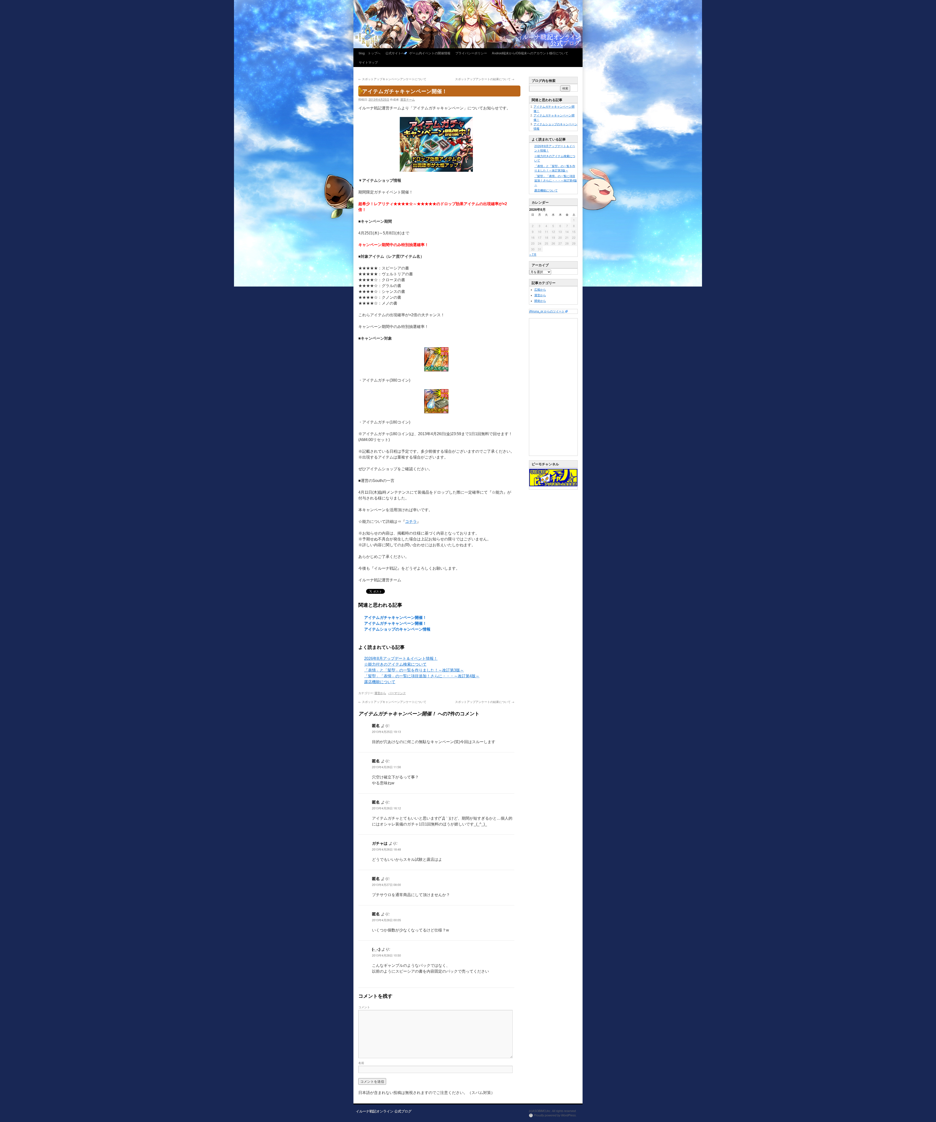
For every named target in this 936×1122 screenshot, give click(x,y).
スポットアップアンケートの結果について (484, 79)
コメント (364, 1007)
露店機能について (379, 682)
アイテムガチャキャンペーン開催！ (395, 617)
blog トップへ (369, 53)
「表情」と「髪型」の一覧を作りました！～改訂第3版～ (414, 670)
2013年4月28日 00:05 (386, 920)
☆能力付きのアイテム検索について (395, 664)
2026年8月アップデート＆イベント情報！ (401, 658)
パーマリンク (397, 693)
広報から (540, 289)
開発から (540, 301)
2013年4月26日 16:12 (386, 808)
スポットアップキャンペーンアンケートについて (392, 79)
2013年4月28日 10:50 (386, 955)
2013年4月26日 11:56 (386, 767)
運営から (380, 693)
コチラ (411, 521)
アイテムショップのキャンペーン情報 (397, 629)
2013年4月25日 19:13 (386, 731)
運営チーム (407, 99)
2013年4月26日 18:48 (386, 849)
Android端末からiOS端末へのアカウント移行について (530, 53)
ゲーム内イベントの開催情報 (429, 53)
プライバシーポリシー (471, 53)
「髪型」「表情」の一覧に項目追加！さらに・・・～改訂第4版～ (421, 676)
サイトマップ (368, 62)
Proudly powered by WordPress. (555, 1115)
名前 (361, 1063)
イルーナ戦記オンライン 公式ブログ (383, 1111)
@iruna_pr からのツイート (547, 311)
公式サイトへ (394, 53)
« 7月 (532, 254)
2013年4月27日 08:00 (386, 884)
